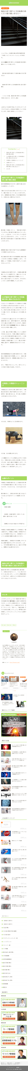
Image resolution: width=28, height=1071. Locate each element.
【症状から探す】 (8, 924)
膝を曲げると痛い (8, 980)
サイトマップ (11, 1067)
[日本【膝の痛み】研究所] (14, 3)
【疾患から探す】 (5, 8)
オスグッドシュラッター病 (10, 938)
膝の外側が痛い (7, 966)
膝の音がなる (6, 973)
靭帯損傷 (5, 984)
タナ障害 (5, 948)
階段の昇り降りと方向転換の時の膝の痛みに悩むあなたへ (15, 165)
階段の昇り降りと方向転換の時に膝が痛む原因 (15, 153)
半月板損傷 (6, 956)
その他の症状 (6, 934)
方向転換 (4, 625)
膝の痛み (9, 625)
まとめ (8, 168)
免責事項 (17, 1067)
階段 (15, 625)
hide (18, 149)
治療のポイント (10, 162)
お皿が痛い (6, 927)
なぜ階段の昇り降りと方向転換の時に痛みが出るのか (15, 157)
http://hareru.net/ (15, 662)
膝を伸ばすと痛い (8, 977)
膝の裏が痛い (6, 970)
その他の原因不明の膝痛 (9, 931)
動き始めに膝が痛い (8, 952)
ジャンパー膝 (6, 945)
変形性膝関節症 (7, 959)
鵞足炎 (5, 987)
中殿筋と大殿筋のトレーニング (14, 160)
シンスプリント (7, 941)
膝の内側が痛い (7, 963)
